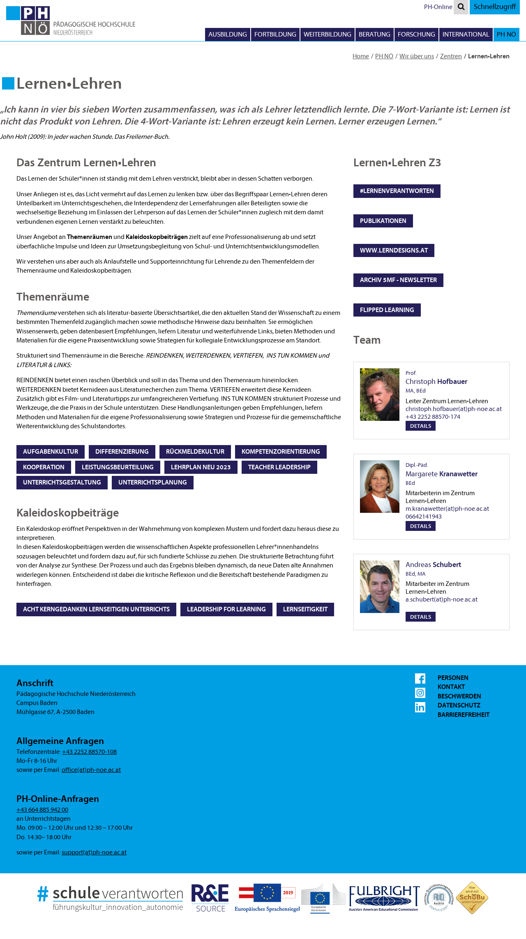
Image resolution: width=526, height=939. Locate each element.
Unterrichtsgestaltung (62, 482)
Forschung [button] (416, 34)
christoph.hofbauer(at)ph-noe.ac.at (454, 409)
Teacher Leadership (279, 467)
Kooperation (44, 467)
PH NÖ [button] (506, 34)
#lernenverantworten (397, 191)
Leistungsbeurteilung (118, 467)
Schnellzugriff (495, 6)
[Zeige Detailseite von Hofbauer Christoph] (379, 394)
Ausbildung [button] (227, 34)
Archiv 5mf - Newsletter (398, 280)
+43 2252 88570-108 (89, 751)
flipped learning (387, 310)
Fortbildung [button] (275, 34)
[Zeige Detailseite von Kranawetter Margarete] (379, 486)
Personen (453, 678)
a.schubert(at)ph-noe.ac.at (442, 599)
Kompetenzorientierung (281, 451)
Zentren (451, 56)
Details (420, 425)
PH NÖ (384, 56)
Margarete (442, 473)
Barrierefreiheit (463, 715)
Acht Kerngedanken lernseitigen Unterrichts (96, 609)
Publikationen (383, 221)
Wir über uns (416, 56)
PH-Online (438, 7)
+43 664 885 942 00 (42, 809)
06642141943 (424, 516)
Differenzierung (122, 451)
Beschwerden (459, 696)
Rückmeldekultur (195, 451)
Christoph (436, 382)
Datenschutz (459, 705)
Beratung (374, 34)
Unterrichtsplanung (152, 482)
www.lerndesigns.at (394, 250)
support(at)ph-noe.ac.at (94, 852)
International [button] (466, 34)
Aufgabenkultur (50, 451)
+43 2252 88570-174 (433, 416)
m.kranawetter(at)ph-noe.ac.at (447, 508)
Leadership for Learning (226, 609)
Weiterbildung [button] (327, 34)
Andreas (433, 568)
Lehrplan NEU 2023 (201, 467)
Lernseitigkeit (305, 609)
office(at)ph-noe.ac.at (91, 770)
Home (361, 56)
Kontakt (451, 687)
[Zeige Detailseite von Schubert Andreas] (379, 586)
